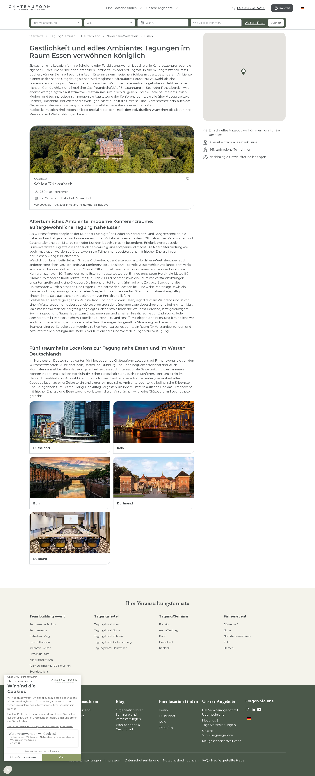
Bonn (162, 636)
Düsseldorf (166, 642)
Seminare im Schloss (42, 624)
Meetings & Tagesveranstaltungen (219, 723)
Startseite (36, 36)
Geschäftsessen (39, 642)
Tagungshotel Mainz (107, 624)
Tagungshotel (106, 616)
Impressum (112, 760)
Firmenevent (235, 616)
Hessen (229, 648)
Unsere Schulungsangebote (217, 733)
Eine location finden (178, 701)
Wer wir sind (82, 710)
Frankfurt (165, 624)
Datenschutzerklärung (142, 760)
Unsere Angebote (159, 8)
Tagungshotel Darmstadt (110, 648)
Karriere (78, 716)
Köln (226, 642)
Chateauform (85, 701)
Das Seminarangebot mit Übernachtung (220, 712)
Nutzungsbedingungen (181, 760)
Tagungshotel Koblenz (108, 636)
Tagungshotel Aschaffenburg (113, 642)
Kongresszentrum (41, 659)
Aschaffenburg (168, 630)
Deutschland (90, 36)
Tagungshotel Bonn (107, 630)
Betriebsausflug (39, 636)
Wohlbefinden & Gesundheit (128, 727)
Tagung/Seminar (62, 36)
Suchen (276, 22)
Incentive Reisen (40, 648)
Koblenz (164, 648)
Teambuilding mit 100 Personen (50, 665)
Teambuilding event (47, 616)
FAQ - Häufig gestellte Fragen (224, 760)
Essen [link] (148, 36)
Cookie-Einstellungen (85, 760)
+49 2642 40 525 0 (251, 8)
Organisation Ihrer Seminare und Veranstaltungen (129, 714)
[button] (244, 72)
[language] (302, 8)
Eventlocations (39, 671)
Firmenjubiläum (39, 654)
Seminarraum (38, 630)
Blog (120, 701)
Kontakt (284, 8)
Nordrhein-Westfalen (122, 36)
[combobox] (56, 23)
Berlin (163, 710)
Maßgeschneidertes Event (221, 741)
